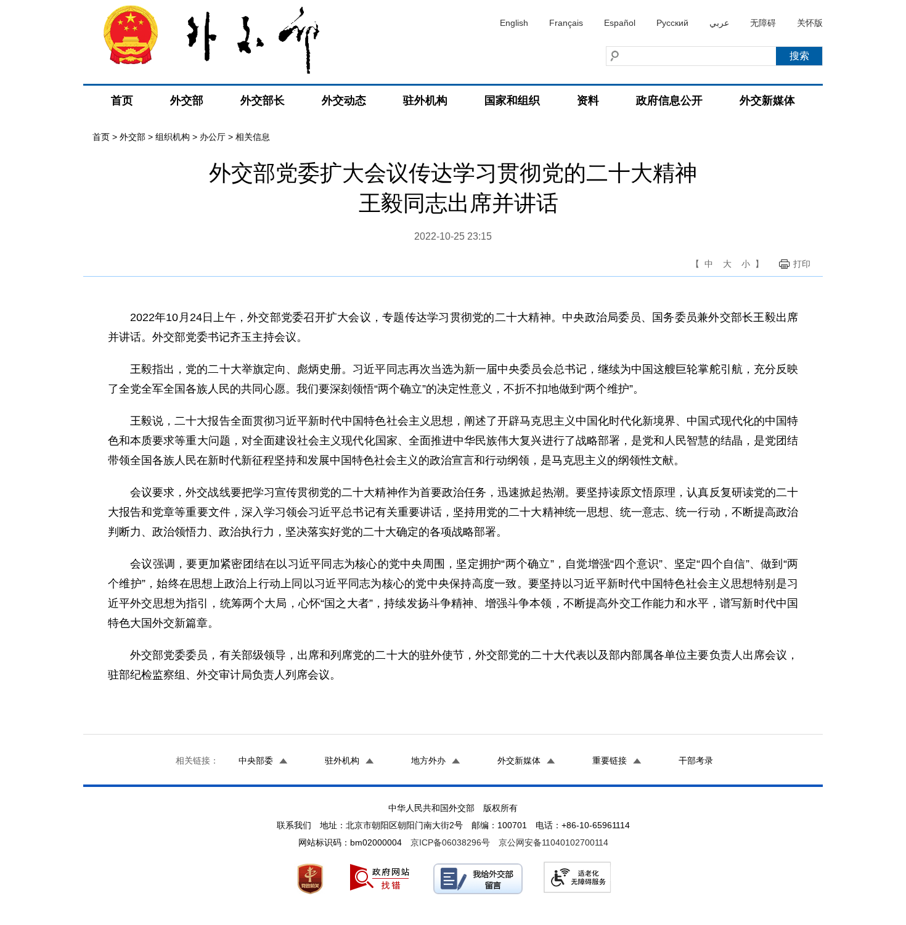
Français (566, 23)
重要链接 (609, 760)
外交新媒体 (767, 100)
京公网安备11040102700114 (553, 842)
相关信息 (252, 137)
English (514, 23)
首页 (122, 100)
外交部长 (262, 100)
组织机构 (172, 137)
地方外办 (428, 760)
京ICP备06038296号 (450, 842)
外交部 (186, 100)
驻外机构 (425, 100)
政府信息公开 (669, 100)
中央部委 (256, 760)
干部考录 (696, 760)
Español (619, 23)
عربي (719, 23)
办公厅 (213, 137)
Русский (672, 23)
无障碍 (763, 23)
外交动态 (344, 100)
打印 (801, 264)
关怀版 (810, 23)
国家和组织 (512, 100)
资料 (588, 100)
